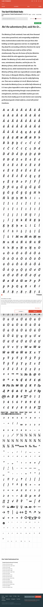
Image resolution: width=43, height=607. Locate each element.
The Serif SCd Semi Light (7, 570)
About (30, 14)
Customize (21, 311)
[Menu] (41, 1)
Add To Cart (37, 23)
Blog (28, 6)
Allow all (35, 311)
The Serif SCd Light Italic (7, 568)
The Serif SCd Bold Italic (7, 581)
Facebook (8, 599)
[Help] (36, 1)
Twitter (3, 599)
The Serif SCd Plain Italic (7, 575)
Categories (16, 6)
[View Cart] (39, 1)
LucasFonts (7, 14)
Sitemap (3, 597)
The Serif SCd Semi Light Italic (8, 571)
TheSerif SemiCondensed (16, 14)
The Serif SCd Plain (6, 573)
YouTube (18, 599)
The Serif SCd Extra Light (7, 564)
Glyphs (33, 14)
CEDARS (40, 6)
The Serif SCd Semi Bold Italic (8, 578)
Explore (3, 6)
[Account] (32, 1)
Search (6, 596)
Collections (38, 14)
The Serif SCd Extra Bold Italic (8, 584)
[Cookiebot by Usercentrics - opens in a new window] (37, 295)
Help (18, 596)
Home (3, 596)
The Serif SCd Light (6, 567)
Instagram (13, 599)
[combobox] (21, 4)
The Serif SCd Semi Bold (7, 576)
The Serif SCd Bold (6, 579)
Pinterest (3, 600)
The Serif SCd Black (6, 585)
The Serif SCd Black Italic (7, 587)
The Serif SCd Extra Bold (7, 582)
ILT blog (14, 596)
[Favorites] (34, 1)
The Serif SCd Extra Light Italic (8, 565)
